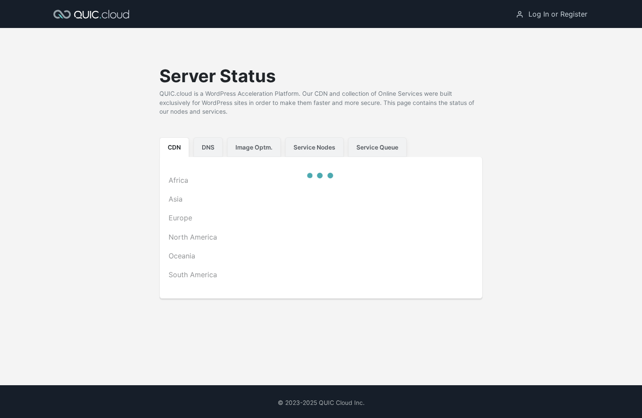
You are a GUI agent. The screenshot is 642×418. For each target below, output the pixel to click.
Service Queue (377, 147)
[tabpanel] (321, 228)
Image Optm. (254, 147)
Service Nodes (314, 147)
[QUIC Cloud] (93, 14)
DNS (208, 147)
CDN (174, 147)
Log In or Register (557, 14)
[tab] (174, 147)
